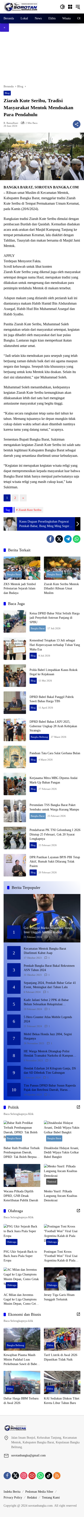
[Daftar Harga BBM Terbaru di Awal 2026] (22, 1382)
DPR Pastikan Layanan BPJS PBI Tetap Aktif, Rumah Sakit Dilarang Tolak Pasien (55, 862)
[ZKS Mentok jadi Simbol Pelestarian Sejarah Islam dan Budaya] (22, 568)
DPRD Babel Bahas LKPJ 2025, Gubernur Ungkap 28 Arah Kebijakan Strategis (53, 726)
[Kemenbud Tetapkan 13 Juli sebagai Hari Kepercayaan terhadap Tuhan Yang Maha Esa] (15, 648)
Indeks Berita (12, 1491)
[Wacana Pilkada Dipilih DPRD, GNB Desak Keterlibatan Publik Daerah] (22, 1175)
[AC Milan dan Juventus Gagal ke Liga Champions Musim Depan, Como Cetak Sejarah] (22, 1279)
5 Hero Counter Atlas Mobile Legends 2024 (48, 1019)
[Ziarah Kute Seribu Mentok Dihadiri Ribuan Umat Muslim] (62, 568)
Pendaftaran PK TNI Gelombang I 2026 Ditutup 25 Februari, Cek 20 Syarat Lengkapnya (55, 834)
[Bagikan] (76, 124)
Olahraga (11, 1242)
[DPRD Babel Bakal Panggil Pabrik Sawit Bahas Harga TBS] (15, 702)
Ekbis (50, 1345)
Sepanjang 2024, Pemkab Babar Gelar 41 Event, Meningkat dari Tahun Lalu (50, 985)
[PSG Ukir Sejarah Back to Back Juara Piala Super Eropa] (22, 1235)
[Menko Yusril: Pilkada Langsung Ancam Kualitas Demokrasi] (62, 1175)
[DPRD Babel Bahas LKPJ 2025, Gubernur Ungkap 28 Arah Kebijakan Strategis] (15, 730)
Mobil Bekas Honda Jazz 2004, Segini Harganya (48, 1036)
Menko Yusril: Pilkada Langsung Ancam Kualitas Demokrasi (60, 1196)
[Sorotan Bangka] (21, 6)
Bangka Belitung (39, 737)
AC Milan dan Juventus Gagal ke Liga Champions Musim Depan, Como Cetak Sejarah (21, 1299)
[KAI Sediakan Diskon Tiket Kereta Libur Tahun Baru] (62, 1382)
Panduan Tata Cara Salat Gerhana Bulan (55, 753)
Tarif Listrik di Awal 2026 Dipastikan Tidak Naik (60, 1357)
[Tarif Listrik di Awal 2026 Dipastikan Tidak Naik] (62, 1339)
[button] (62, 6)
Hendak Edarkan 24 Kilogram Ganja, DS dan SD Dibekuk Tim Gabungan (50, 1071)
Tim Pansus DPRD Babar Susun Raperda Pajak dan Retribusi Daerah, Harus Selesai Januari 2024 (50, 1088)
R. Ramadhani (11, 123)
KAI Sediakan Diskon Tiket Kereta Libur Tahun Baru (61, 1401)
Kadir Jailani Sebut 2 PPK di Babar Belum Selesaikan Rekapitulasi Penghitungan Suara (46, 1002)
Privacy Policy (13, 1497)
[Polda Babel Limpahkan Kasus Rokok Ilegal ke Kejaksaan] (15, 675)
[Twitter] (59, 539)
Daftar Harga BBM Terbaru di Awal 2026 (21, 1401)
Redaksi (32, 1497)
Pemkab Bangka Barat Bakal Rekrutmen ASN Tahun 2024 (49, 968)
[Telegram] (68, 539)
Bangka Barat (14, 574)
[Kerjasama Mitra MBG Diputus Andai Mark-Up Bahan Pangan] (15, 784)
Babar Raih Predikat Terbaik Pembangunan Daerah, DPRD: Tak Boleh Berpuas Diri (22, 1152)
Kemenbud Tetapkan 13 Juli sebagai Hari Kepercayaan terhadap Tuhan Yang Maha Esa (55, 645)
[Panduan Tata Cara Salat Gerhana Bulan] (15, 757)
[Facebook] (50, 539)
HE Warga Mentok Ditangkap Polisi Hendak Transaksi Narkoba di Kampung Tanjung (49, 1054)
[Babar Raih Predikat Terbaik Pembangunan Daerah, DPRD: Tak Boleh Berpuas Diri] (22, 1132)
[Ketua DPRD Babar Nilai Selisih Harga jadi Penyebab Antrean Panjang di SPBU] (15, 621)
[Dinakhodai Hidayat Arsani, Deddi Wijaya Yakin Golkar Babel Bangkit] (62, 1132)
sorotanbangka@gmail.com (28, 1455)
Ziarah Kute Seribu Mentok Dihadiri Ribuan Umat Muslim (61, 588)
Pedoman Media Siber (39, 1491)
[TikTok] (48, 1475)
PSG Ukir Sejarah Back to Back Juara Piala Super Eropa (20, 1256)
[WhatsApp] (76, 539)
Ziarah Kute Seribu (30, 510)
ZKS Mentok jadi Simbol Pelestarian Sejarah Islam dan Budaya (20, 588)
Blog (7, 93)
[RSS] (56, 1475)
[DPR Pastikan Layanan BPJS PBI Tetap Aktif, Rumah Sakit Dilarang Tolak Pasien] (15, 865)
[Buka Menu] (70, 6)
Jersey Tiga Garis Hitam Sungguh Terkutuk (59, 1297)
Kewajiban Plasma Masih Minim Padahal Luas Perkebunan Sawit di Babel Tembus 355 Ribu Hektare (21, 1359)
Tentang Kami (51, 1497)
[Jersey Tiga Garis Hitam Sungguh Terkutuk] (62, 1279)
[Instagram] (23, 1475)
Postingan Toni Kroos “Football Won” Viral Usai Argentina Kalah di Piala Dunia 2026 (61, 1256)
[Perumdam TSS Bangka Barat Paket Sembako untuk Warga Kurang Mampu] (15, 811)
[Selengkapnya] (78, 1107)
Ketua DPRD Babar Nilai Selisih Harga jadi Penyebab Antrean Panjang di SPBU (55, 618)
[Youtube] (32, 1475)
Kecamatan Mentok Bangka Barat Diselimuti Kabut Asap (45, 951)
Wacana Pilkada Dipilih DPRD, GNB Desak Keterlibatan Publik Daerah (21, 1196)
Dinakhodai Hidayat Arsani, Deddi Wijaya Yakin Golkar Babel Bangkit (61, 1152)
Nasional (51, 1181)
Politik (10, 1181)
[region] (42, 58)
